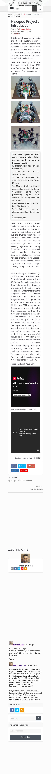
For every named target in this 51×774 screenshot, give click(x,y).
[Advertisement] (25, 523)
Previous (14, 478)
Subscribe (25, 738)
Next (38, 487)
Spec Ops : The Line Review (20, 480)
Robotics (16, 34)
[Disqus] (25, 609)
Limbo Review (37, 489)
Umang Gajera (25, 29)
